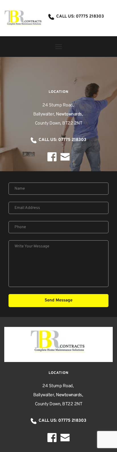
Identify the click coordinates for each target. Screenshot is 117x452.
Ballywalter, (44, 114)
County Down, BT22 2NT (58, 123)
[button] (58, 46)
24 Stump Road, (58, 105)
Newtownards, (70, 114)
